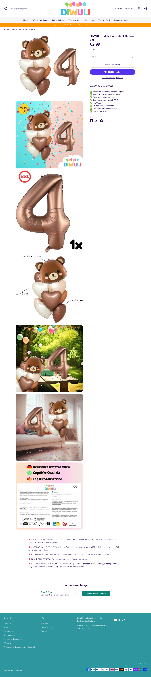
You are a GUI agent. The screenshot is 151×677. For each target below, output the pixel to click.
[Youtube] (115, 620)
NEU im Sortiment (40, 20)
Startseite (6, 30)
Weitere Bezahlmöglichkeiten (112, 78)
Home (26, 20)
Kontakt (43, 631)
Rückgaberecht (10, 635)
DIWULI (19, 671)
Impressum (8, 623)
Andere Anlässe (121, 20)
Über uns (44, 623)
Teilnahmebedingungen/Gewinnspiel (19, 647)
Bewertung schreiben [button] (96, 593)
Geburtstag (89, 20)
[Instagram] (119, 620)
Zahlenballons (58, 20)
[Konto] (139, 8)
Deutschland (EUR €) (122, 9)
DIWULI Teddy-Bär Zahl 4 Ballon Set (23, 30)
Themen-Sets (74, 20)
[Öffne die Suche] (6, 8)
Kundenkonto (46, 627)
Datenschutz (9, 631)
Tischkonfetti (104, 20)
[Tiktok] (123, 620)
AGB (6, 627)
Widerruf (7, 643)
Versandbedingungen (13, 639)
